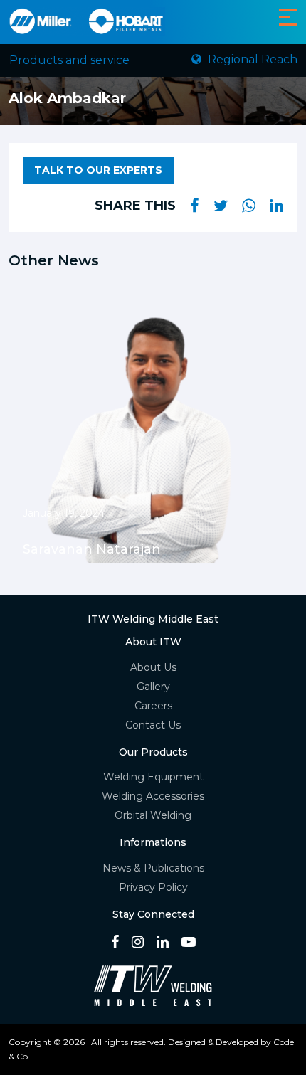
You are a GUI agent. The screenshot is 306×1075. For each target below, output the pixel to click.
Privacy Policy (153, 887)
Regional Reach (251, 59)
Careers (153, 705)
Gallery (153, 686)
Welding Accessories (153, 796)
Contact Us (153, 725)
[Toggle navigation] (287, 17)
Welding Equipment (153, 776)
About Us (153, 667)
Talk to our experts (98, 170)
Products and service (69, 60)
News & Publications (153, 868)
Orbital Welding (153, 815)
